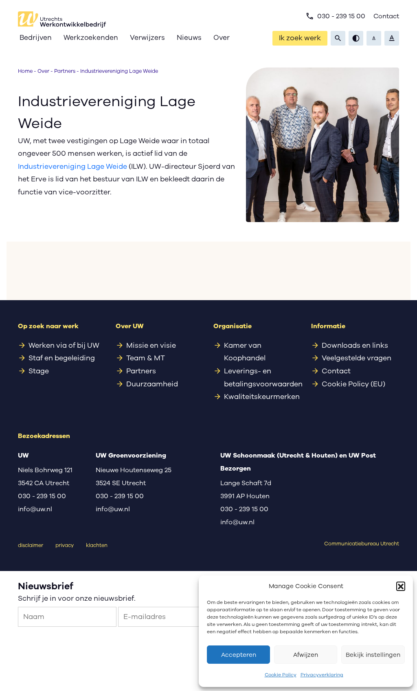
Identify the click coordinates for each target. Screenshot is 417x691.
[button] (401, 586)
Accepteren (238, 655)
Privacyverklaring (322, 674)
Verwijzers (147, 37)
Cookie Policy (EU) (353, 384)
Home (25, 71)
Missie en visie (151, 345)
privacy (64, 545)
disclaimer (30, 545)
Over (221, 37)
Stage (39, 371)
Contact (386, 16)
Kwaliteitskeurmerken (262, 396)
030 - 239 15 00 (335, 16)
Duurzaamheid (152, 384)
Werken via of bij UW (64, 345)
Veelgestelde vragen (356, 358)
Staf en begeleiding (62, 358)
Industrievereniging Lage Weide (72, 166)
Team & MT (145, 358)
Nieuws (189, 37)
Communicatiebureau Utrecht (361, 543)
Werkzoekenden (91, 37)
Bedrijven (36, 37)
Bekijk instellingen (373, 655)
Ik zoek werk (300, 38)
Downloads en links (355, 345)
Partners (64, 71)
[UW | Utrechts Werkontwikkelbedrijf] (62, 19)
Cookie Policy (280, 674)
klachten (97, 545)
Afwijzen (305, 655)
